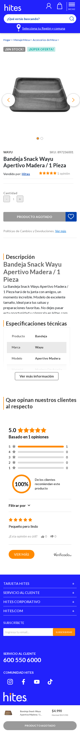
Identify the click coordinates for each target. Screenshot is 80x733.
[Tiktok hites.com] (50, 682)
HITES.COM (13, 611)
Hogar (7, 40)
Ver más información (37, 376)
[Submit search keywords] (74, 18)
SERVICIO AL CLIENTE (21, 592)
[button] (48, 6)
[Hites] (12, 7)
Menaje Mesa (22, 40)
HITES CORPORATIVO (21, 601)
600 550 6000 (22, 659)
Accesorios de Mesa (45, 40)
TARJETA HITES (16, 583)
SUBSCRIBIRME (64, 632)
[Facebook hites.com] (23, 682)
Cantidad (10, 193)
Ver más (21, 554)
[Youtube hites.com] (37, 682)
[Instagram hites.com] (10, 682)
